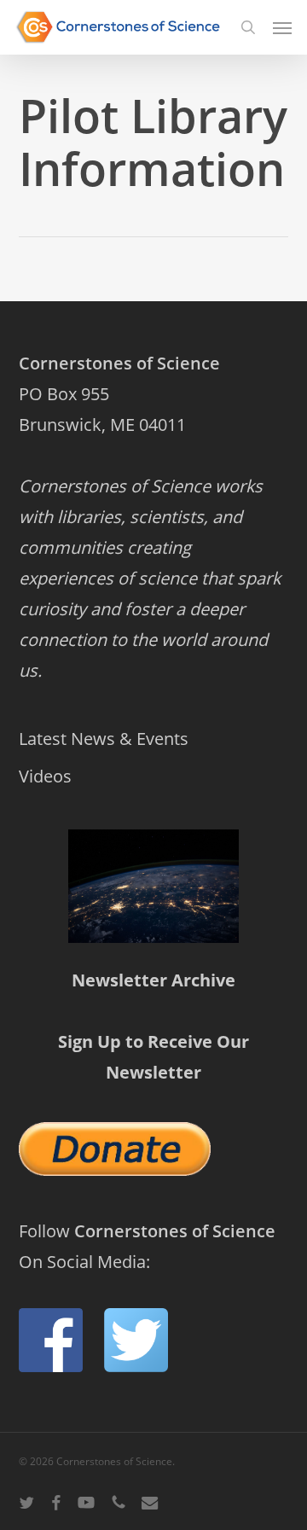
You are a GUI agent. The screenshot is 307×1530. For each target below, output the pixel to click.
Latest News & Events (103, 738)
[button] (282, 27)
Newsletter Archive (153, 980)
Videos (45, 776)
